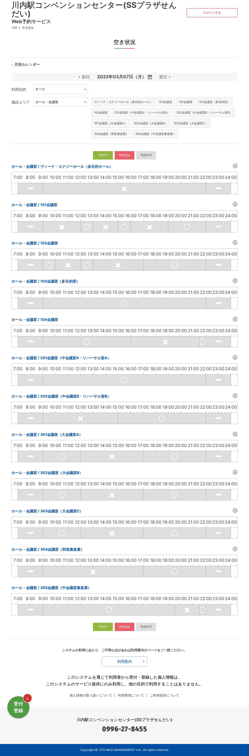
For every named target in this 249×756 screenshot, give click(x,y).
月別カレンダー (27, 64)
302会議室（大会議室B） (150, 123)
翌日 (163, 76)
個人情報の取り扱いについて (91, 695)
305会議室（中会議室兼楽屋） (155, 134)
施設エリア (20, 102)
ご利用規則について (164, 695)
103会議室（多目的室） (214, 102)
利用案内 (124, 661)
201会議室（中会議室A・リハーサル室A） (142, 112)
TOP (14, 28)
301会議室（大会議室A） (110, 123)
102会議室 (185, 102)
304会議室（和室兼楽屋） (111, 134)
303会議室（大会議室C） (191, 123)
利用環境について (131, 695)
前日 (86, 76)
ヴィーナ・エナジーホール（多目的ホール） (123, 102)
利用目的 (18, 89)
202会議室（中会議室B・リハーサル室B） (204, 112)
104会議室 (101, 112)
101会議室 (165, 102)
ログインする (212, 12)
